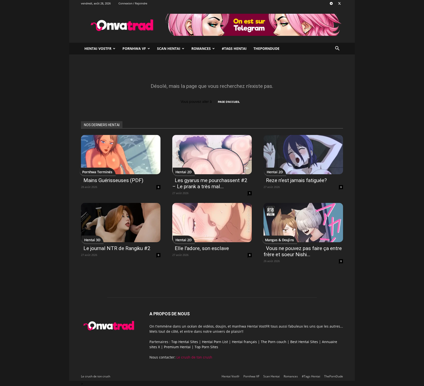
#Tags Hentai (234, 48)
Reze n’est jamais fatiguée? (296, 180)
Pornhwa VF (134, 48)
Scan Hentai (168, 48)
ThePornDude (266, 48)
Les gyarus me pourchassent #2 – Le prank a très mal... (209, 183)
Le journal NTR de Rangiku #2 (116, 248)
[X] (339, 3)
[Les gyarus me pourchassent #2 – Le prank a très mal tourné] (212, 154)
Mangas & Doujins (279, 240)
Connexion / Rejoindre (133, 3)
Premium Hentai (177, 347)
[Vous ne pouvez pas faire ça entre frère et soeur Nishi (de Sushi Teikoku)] (303, 222)
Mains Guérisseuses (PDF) (113, 180)
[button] (337, 49)
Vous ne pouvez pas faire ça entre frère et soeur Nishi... (303, 251)
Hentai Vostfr (97, 48)
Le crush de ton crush (194, 357)
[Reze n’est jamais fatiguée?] (303, 154)
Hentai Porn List (215, 341)
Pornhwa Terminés (97, 172)
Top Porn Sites (206, 347)
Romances (201, 48)
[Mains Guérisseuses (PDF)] (120, 154)
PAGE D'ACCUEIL (229, 102)
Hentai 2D (183, 172)
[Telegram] (331, 3)
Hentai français (244, 341)
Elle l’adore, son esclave (202, 248)
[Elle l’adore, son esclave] (212, 222)
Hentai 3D (92, 240)
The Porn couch (273, 341)
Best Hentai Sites (304, 341)
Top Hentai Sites (184, 341)
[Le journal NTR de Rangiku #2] (120, 222)
